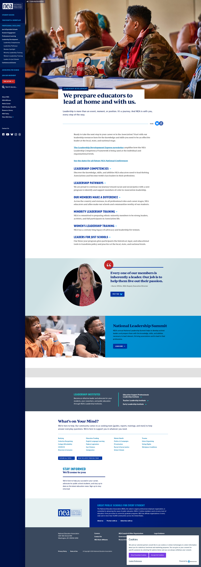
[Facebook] (3, 135)
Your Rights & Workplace (11, 20)
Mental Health (119, 438)
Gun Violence (90, 447)
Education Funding (92, 438)
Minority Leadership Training (13, 52)
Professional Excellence (11, 26)
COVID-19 (61, 447)
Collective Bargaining (65, 441)
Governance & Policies (126, 536)
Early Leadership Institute (133, 404)
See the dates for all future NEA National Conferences (101, 160)
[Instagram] (15, 135)
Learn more (119, 346)
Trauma (144, 438)
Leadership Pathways (10, 46)
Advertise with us (126, 521)
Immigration (90, 450)
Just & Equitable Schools (9, 29)
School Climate (119, 450)
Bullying (61, 438)
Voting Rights (146, 444)
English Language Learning (95, 441)
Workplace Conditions (149, 447)
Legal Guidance (159, 533)
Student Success (8, 15)
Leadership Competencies (12, 42)
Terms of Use (74, 551)
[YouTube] (8, 135)
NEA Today (5, 113)
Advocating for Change (10, 70)
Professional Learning (9, 36)
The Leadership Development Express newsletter (99, 147)
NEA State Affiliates (101, 540)
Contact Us (5, 128)
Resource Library (7, 110)
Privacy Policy (62, 551)
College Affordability (65, 444)
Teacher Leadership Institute (134, 400)
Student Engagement (8, 32)
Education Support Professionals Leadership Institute (136, 396)
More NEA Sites (7, 117)
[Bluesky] (11, 135)
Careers (97, 533)
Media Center (6, 103)
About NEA (5, 97)
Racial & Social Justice (121, 447)
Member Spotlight (9, 49)
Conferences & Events (9, 62)
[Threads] (19, 135)
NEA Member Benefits (9, 107)
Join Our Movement (9, 75)
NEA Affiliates (6, 100)
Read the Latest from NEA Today (88, 458)
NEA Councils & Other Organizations (131, 533)
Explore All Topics (65, 458)
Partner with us (112, 521)
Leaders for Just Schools (11, 59)
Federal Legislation (92, 444)
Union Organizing (148, 441)
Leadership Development (10, 39)
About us (100, 521)
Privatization (118, 444)
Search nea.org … (11, 87)
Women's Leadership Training (13, 56)
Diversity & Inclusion (65, 450)
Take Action (7, 81)
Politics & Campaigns (121, 441)
